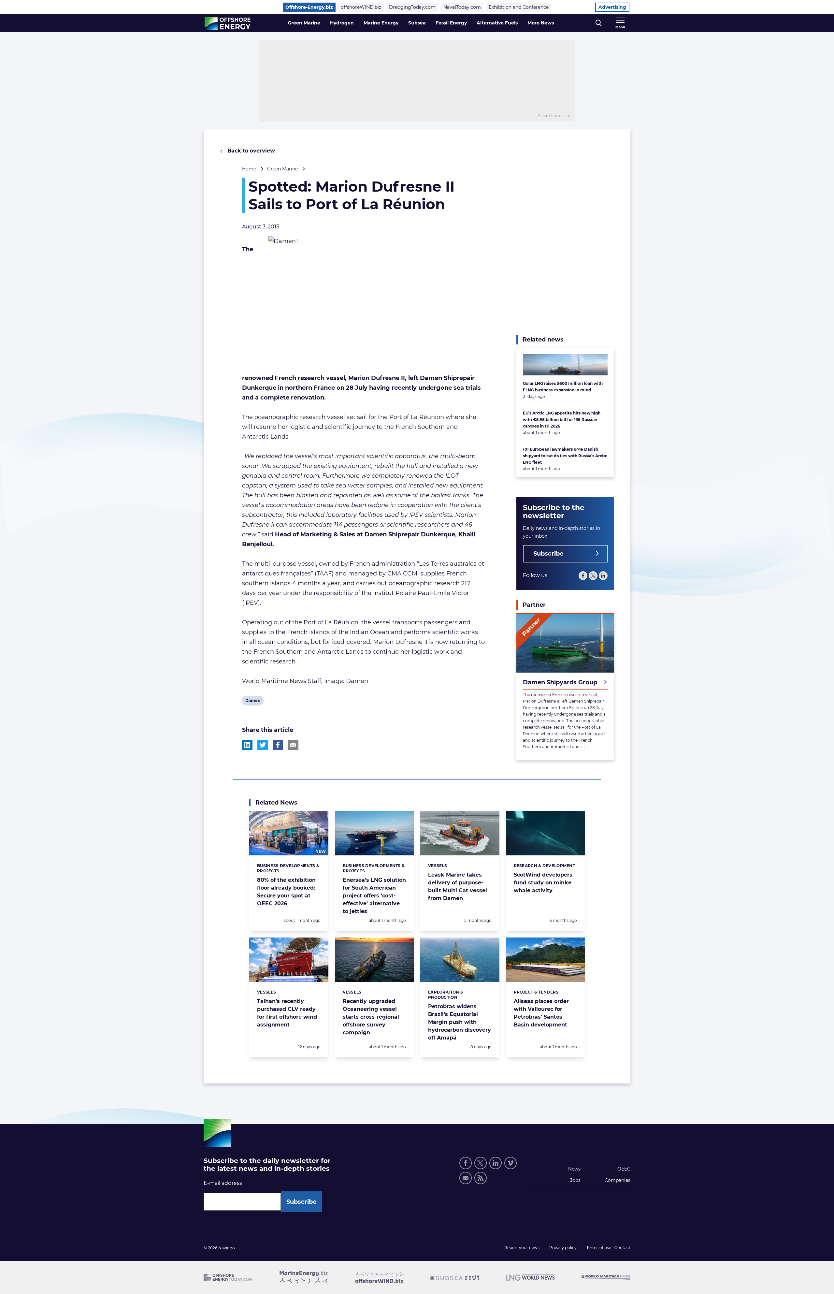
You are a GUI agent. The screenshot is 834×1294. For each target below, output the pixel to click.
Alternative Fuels (497, 23)
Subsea (417, 23)
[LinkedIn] (603, 575)
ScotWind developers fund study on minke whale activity (543, 883)
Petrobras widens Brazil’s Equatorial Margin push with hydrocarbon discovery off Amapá (459, 1022)
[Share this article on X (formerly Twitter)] (262, 745)
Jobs (575, 1180)
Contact (622, 1247)
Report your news (521, 1247)
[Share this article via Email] (293, 745)
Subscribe (548, 553)
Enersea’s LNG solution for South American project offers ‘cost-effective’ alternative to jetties (374, 895)
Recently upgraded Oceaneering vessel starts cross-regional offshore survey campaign (371, 1017)
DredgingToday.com (412, 7)
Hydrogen (342, 23)
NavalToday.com (462, 7)
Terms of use (598, 1247)
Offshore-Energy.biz (309, 7)
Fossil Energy (451, 23)
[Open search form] (598, 23)
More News (540, 23)
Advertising (612, 7)
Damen (252, 701)
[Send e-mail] (465, 1178)
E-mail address (223, 1183)
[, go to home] (228, 23)
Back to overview (250, 151)
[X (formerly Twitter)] (480, 1163)
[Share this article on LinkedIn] (247, 745)
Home (249, 169)
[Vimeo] (510, 1163)
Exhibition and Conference (519, 7)
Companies (617, 1180)
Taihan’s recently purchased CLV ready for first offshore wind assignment (287, 1013)
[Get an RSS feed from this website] (480, 1178)
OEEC (623, 1169)
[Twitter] (593, 575)
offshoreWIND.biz (361, 7)
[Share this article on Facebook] (278, 745)
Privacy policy (563, 1247)
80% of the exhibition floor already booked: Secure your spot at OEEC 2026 (286, 892)
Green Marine (304, 23)
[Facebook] (583, 575)
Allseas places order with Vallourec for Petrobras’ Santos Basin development (541, 1013)
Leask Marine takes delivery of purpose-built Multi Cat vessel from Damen (457, 886)
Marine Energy (381, 23)
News (574, 1169)
